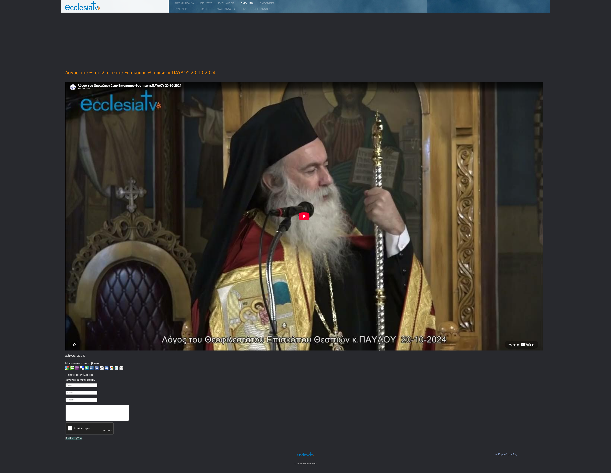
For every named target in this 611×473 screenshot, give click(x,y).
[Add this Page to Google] (67, 368)
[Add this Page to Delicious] (82, 368)
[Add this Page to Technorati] (72, 368)
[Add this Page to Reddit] (102, 368)
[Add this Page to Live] (111, 368)
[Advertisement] (305, 36)
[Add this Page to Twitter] (116, 368)
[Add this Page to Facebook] (97, 368)
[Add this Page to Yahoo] (77, 368)
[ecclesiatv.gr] (82, 8)
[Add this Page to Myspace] (107, 368)
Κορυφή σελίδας (507, 454)
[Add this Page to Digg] (92, 368)
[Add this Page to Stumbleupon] (87, 368)
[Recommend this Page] (121, 368)
